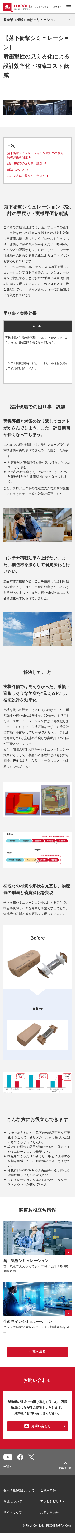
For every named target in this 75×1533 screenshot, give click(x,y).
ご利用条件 (48, 1490)
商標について (12, 1501)
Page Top (65, 1467)
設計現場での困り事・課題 (24, 163)
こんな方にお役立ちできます (26, 175)
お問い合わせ (49, 1512)
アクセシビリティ (52, 1501)
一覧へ (7, 1466)
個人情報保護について (19, 1490)
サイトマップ (12, 1512)
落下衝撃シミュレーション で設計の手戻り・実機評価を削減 (36, 155)
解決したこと (16, 169)
